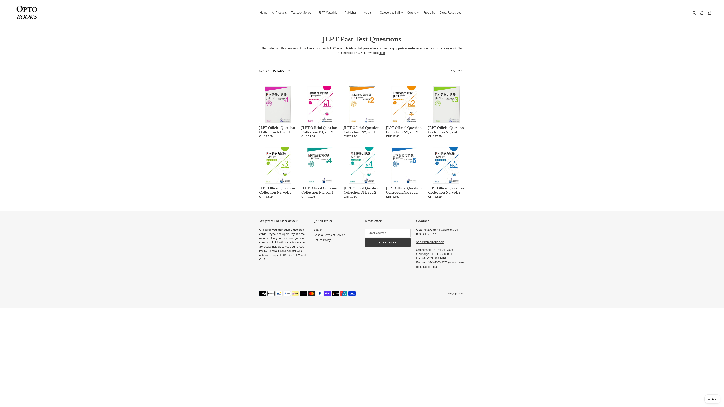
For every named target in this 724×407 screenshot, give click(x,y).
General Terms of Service (329, 234)
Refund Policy (322, 240)
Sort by (264, 71)
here (382, 52)
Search (318, 229)
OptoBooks (459, 293)
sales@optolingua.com (430, 241)
